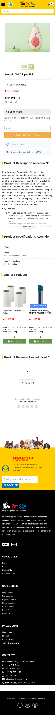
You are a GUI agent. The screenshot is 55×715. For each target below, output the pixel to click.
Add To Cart (15, 341)
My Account (7, 632)
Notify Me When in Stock (27, 135)
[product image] (27, 37)
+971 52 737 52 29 (13, 672)
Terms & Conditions (10, 643)
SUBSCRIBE (11, 485)
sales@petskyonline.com (16, 679)
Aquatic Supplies (9, 599)
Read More (27, 226)
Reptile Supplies (9, 613)
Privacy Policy (8, 639)
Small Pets (7, 610)
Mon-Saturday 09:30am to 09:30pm (20, 683)
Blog (4, 567)
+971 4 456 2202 (12, 669)
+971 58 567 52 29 (13, 676)
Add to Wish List (13, 91)
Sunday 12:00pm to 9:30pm (17, 686)
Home (4, 563)
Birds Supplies (8, 606)
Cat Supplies (7, 596)
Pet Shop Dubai (9, 574)
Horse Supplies (8, 603)
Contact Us (7, 570)
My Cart (5, 636)
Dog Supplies (7, 592)
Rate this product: (28, 402)
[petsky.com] (27, 3)
